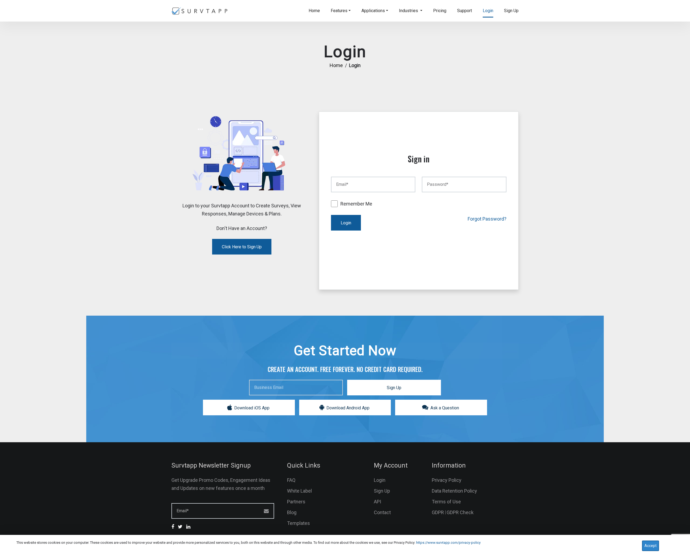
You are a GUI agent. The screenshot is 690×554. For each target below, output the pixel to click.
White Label (299, 491)
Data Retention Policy (454, 491)
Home (314, 10)
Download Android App (347, 407)
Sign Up (511, 10)
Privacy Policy (446, 480)
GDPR (438, 512)
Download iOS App (251, 407)
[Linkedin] (189, 527)
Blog (291, 512)
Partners (296, 501)
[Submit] (271, 510)
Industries (409, 10)
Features (339, 10)
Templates (298, 523)
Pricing (439, 10)
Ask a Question (444, 407)
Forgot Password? (487, 219)
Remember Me (356, 204)
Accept (650, 545)
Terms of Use (446, 501)
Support (464, 10)
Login (488, 10)
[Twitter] (181, 527)
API (377, 501)
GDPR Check (460, 512)
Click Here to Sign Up (242, 246)
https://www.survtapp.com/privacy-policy (448, 543)
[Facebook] (174, 527)
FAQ (291, 480)
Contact (382, 512)
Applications (373, 10)
